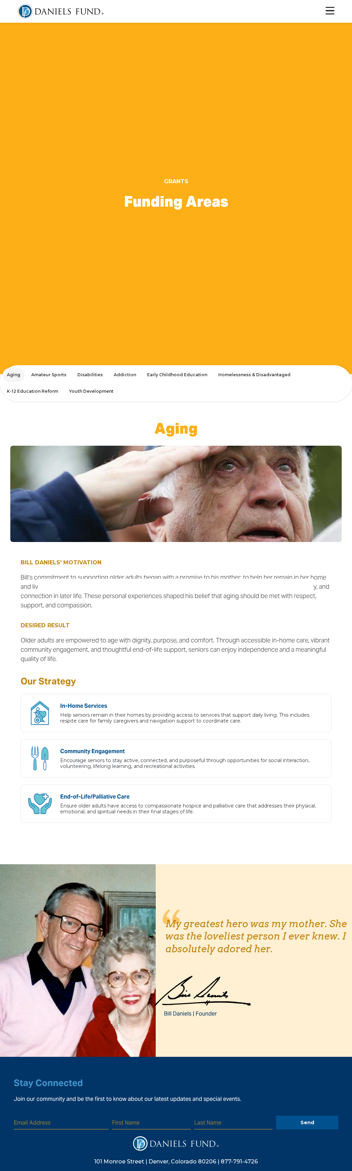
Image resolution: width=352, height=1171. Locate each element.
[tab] (13, 375)
